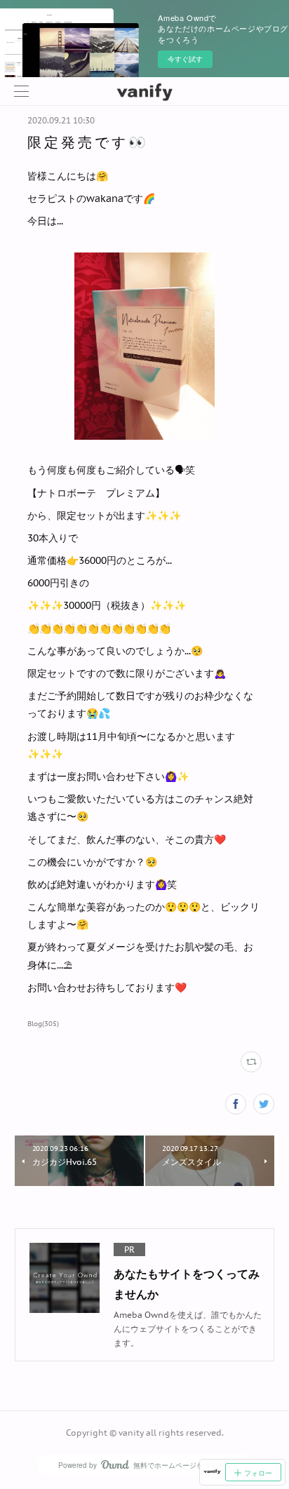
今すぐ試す (185, 59)
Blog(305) (43, 1023)
